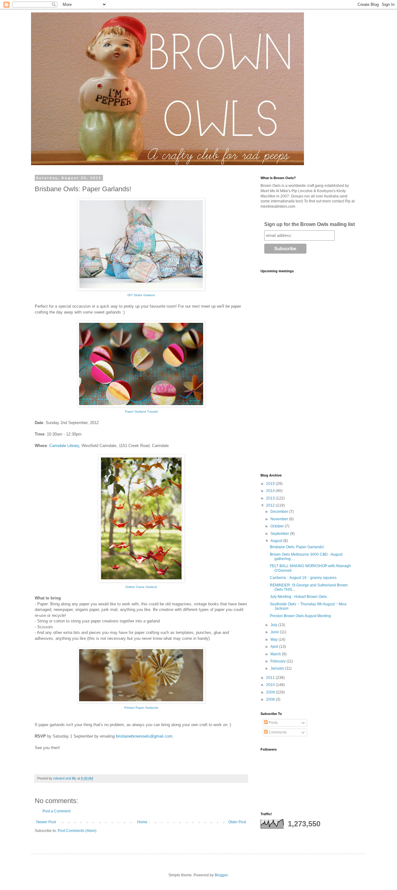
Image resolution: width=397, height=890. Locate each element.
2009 (271, 692)
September (280, 533)
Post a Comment (56, 811)
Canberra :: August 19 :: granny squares (303, 578)
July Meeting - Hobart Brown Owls (298, 596)
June (275, 632)
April (274, 646)
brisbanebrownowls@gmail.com (144, 736)
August (276, 541)
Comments (277, 732)
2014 (271, 491)
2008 (271, 699)
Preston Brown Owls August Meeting (300, 616)
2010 (271, 685)
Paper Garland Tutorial (141, 411)
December (279, 511)
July (274, 625)
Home (142, 822)
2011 (271, 677)
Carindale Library (64, 445)
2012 (271, 505)
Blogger (221, 875)
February (278, 661)
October (277, 526)
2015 (271, 483)
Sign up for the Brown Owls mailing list (309, 224)
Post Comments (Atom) (77, 831)
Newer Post (46, 822)
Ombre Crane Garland (141, 587)
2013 (271, 498)
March (276, 654)
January (277, 668)
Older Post (237, 822)
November (279, 519)
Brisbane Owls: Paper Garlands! (297, 547)
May (274, 639)
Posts (273, 723)
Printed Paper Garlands (141, 707)
